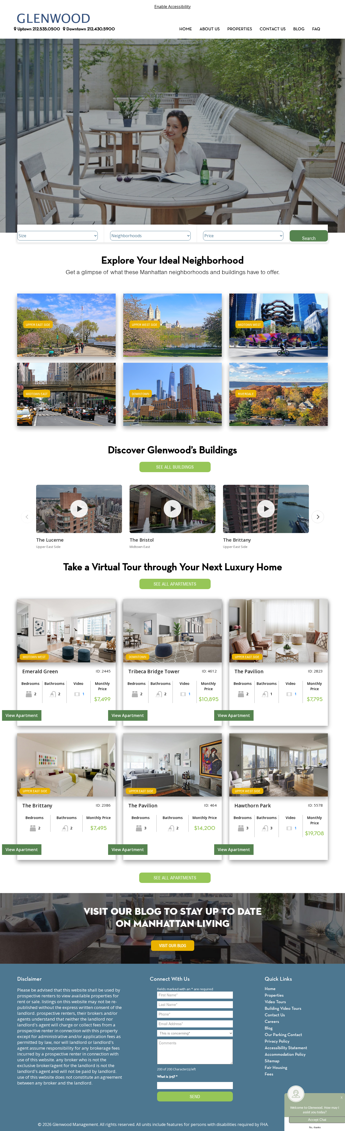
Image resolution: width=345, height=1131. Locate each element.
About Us (210, 29)
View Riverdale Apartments (279, 397)
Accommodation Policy (285, 1054)
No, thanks (315, 1127)
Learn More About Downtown (173, 392)
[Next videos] (317, 517)
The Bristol (142, 540)
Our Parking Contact (283, 1035)
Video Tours (275, 1002)
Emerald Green (40, 671)
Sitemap (272, 1061)
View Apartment (22, 715)
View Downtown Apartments (172, 397)
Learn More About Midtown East (66, 392)
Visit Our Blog (172, 945)
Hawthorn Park (252, 805)
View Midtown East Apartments (66, 397)
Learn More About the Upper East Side (66, 322)
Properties (239, 29)
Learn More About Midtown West (279, 322)
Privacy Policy (277, 1041)
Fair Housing (276, 1068)
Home (185, 29)
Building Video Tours (283, 1008)
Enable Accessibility (172, 6)
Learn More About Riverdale (278, 392)
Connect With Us (170, 979)
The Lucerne (50, 540)
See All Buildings (175, 467)
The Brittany (237, 540)
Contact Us (273, 29)
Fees (269, 1074)
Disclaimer (29, 979)
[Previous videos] (27, 517)
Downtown (90, 29)
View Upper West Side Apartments (172, 328)
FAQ (316, 29)
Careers (272, 1022)
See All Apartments (175, 584)
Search (309, 238)
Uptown (38, 29)
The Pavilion (248, 671)
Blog (299, 29)
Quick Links (278, 979)
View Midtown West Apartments (278, 328)
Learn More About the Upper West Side (172, 322)
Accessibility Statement (286, 1048)
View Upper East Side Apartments (66, 328)
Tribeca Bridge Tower (154, 671)
